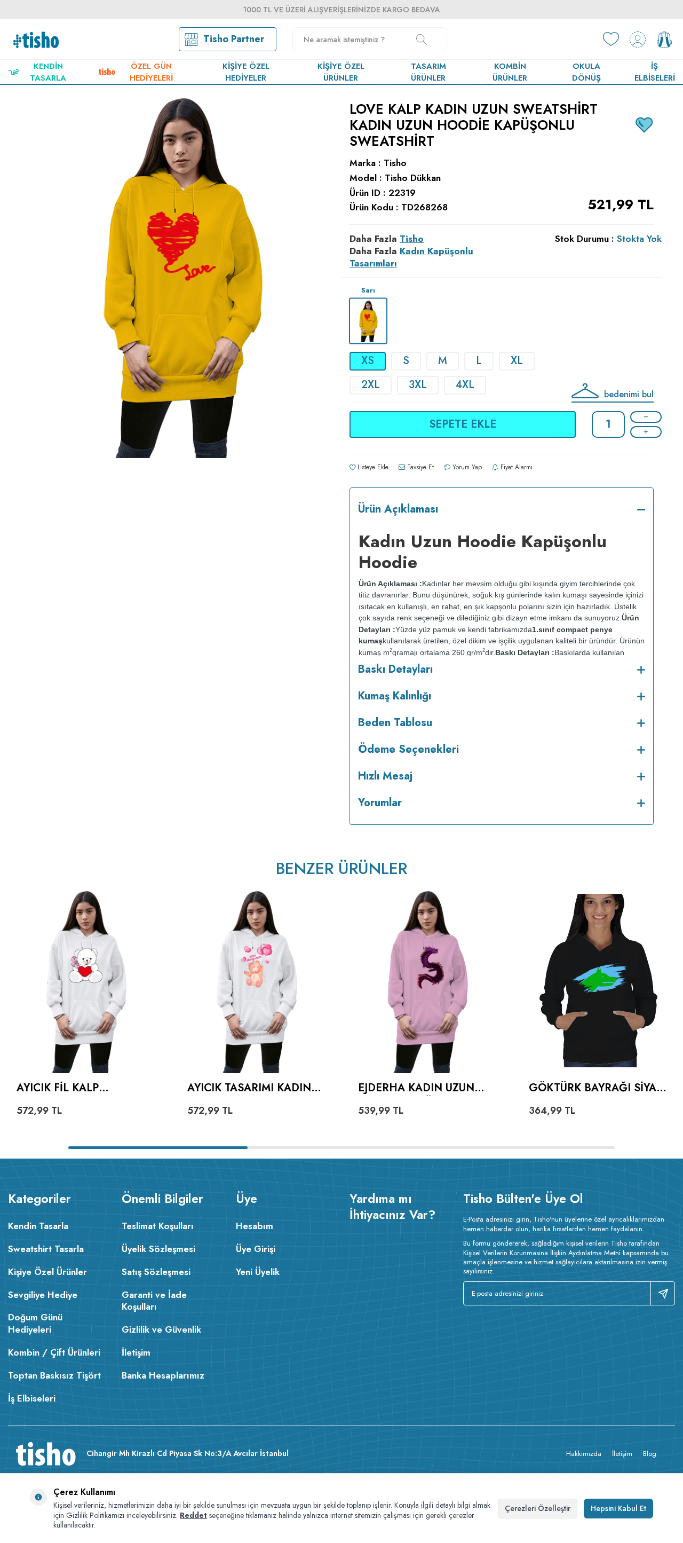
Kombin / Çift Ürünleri (54, 1352)
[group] (181, 329)
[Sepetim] (664, 39)
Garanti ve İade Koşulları (154, 1300)
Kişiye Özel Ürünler (340, 72)
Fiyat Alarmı (515, 467)
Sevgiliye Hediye (42, 1294)
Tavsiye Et (419, 467)
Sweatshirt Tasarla (46, 1248)
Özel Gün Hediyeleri (151, 72)
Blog (649, 1453)
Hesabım (254, 1225)
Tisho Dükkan (413, 178)
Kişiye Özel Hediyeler (246, 72)
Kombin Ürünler (510, 72)
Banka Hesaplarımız (163, 1375)
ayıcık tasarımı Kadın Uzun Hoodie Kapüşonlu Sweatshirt (255, 1088)
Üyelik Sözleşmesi (158, 1248)
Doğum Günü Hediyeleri (35, 1323)
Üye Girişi (255, 1248)
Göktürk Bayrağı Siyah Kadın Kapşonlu (597, 1088)
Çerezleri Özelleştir (537, 1508)
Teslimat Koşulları (158, 1225)
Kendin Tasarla (48, 72)
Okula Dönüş (586, 72)
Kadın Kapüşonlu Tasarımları (411, 257)
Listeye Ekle (371, 467)
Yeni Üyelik (258, 1271)
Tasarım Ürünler (428, 72)
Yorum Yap (466, 467)
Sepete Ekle (462, 424)
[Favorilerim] (611, 39)
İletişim (136, 1352)
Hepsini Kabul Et (618, 1508)
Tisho (395, 163)
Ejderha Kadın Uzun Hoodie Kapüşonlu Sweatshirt (416, 1088)
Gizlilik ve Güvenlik (161, 1329)
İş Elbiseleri (654, 72)
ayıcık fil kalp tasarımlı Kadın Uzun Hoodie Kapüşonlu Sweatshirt (79, 1088)
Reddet (193, 1515)
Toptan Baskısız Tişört (54, 1375)
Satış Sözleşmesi (156, 1271)
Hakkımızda (583, 1453)
